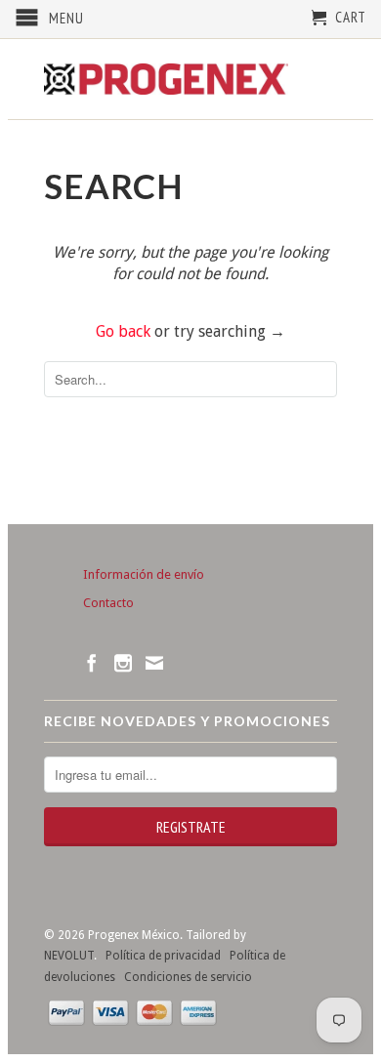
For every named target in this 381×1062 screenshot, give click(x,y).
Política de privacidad (159, 955)
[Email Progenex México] (154, 663)
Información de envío (143, 574)
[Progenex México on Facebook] (92, 663)
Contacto (108, 602)
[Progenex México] (166, 79)
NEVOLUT (69, 955)
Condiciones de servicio (183, 977)
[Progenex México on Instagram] (123, 663)
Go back (123, 331)
